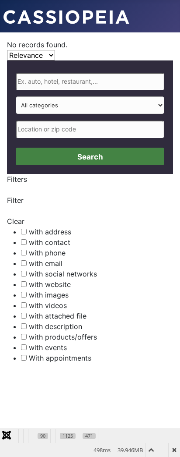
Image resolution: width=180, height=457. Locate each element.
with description (55, 326)
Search (90, 156)
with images (49, 294)
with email (45, 263)
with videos (48, 305)
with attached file (58, 316)
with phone (47, 252)
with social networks (63, 273)
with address (50, 231)
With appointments (60, 358)
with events (48, 347)
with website (50, 284)
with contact (49, 242)
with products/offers (63, 337)
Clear (15, 221)
